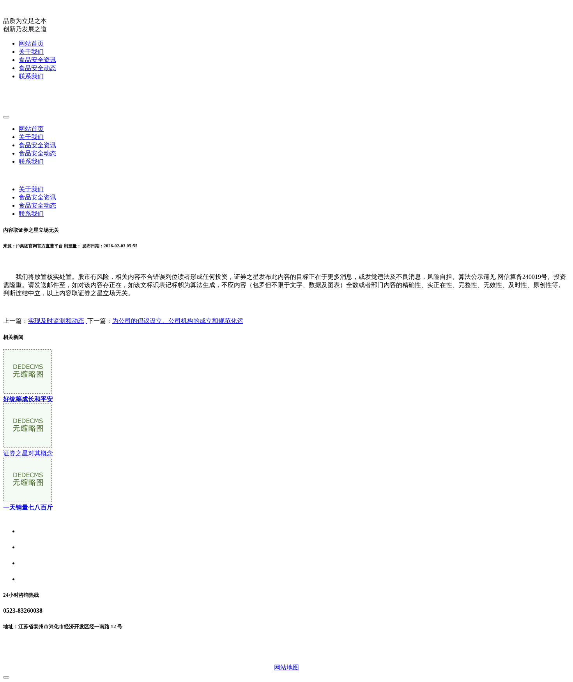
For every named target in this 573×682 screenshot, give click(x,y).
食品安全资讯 (37, 59)
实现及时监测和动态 (56, 320)
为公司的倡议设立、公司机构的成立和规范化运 (177, 320)
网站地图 (286, 667)
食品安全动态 (37, 68)
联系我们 (31, 76)
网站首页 (31, 43)
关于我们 (31, 51)
